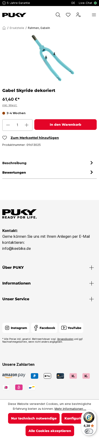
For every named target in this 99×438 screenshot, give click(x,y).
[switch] (89, 431)
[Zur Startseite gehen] (14, 15)
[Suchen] (58, 15)
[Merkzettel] (68, 15)
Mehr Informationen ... (70, 408)
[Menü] (94, 15)
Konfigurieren (76, 418)
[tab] (48, 163)
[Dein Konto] (78, 15)
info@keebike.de (16, 248)
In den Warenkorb (65, 124)
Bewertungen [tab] (14, 172)
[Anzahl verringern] (8, 125)
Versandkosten (65, 339)
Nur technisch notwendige (34, 418)
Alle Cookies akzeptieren (50, 431)
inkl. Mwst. (9, 105)
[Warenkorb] (86, 14)
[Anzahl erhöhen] (26, 125)
